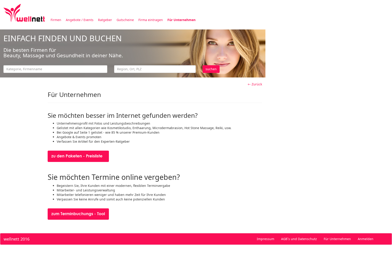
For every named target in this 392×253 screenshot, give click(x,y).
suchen (211, 69)
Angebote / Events (79, 20)
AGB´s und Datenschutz (299, 239)
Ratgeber (105, 20)
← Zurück (255, 84)
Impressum (265, 239)
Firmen (56, 20)
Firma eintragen (150, 20)
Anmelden (365, 239)
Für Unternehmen (181, 20)
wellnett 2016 (16, 239)
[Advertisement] (328, 60)
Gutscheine (125, 20)
